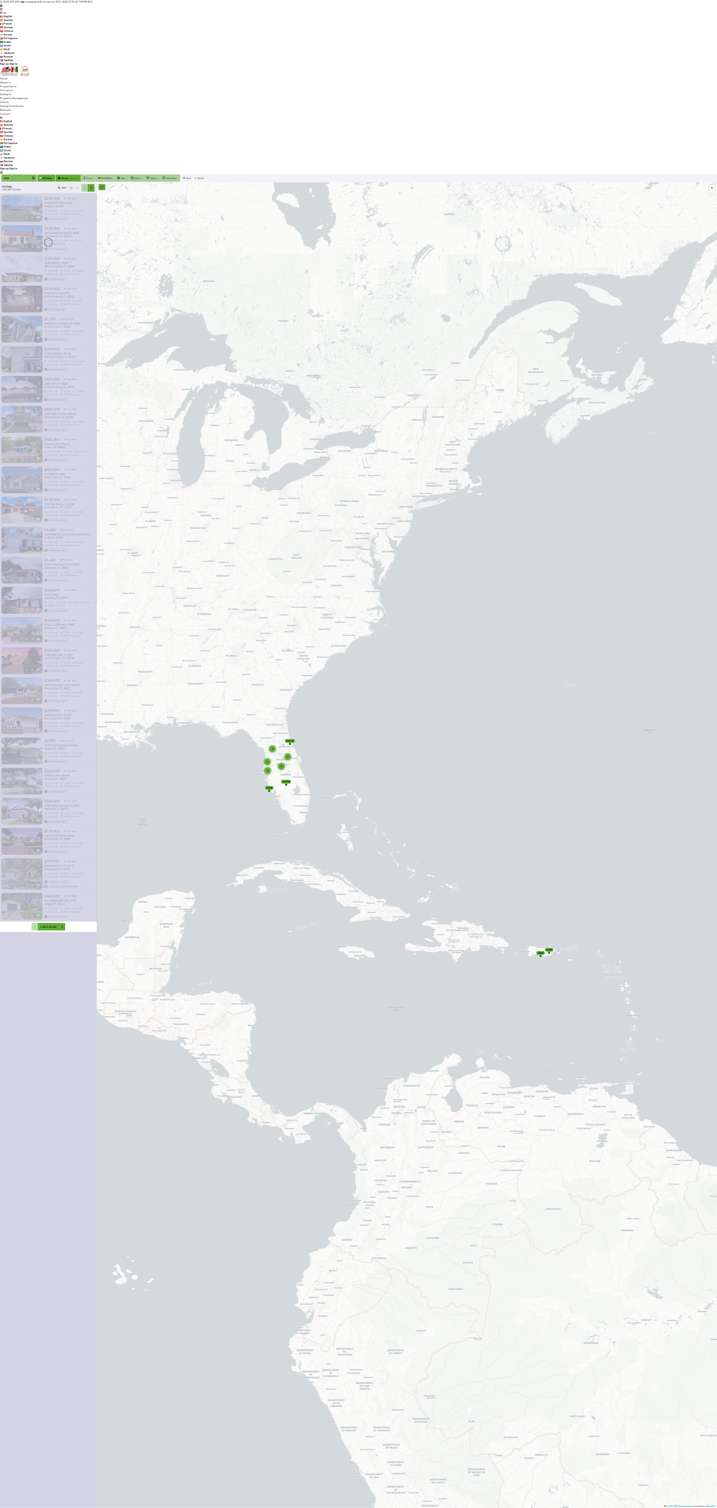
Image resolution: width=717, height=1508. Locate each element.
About (4, 82)
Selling (4, 94)
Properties (6, 86)
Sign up (4, 63)
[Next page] (91, 188)
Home (3, 78)
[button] (712, 187)
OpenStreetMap (685, 1506)
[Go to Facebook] (1, 5)
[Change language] (3, 13)
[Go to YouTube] (1, 8)
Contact (5, 113)
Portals (4, 90)
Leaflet (669, 1506)
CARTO (712, 1506)
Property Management (14, 98)
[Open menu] (1, 172)
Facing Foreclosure (12, 106)
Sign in (13, 63)
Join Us (4, 102)
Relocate (5, 109)
